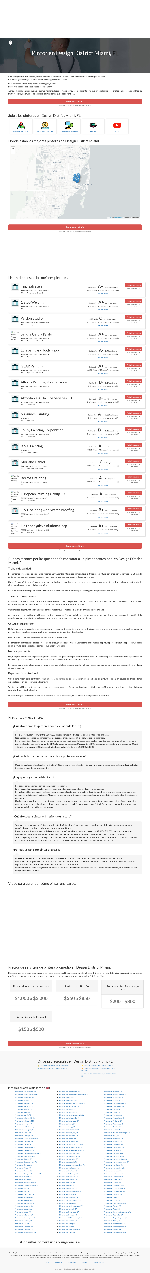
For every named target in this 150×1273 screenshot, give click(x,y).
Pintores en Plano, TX (112, 1112)
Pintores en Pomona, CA (113, 1115)
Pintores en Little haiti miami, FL (70, 1147)
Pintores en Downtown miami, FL (27, 1183)
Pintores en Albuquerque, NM (25, 1092)
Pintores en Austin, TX (23, 1115)
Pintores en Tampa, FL (112, 1197)
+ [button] (13, 148)
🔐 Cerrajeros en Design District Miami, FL (53, 1065)
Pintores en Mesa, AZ (67, 1183)
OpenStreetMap (118, 217)
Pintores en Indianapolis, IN (69, 1118)
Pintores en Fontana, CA (24, 1200)
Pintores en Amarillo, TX (23, 1100)
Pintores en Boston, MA (23, 1124)
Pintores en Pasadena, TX (113, 1100)
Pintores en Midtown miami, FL (70, 1191)
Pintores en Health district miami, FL (72, 1103)
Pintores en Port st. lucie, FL (114, 1118)
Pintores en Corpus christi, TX (26, 1162)
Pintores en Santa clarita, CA (114, 1177)
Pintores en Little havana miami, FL (71, 1150)
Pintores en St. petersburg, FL (115, 1188)
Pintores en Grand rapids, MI (69, 1092)
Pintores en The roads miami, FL (115, 1203)
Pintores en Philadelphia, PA (114, 1106)
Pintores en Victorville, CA (113, 1215)
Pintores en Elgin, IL (22, 1191)
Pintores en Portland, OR (113, 1121)
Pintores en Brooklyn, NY (24, 1136)
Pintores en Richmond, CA (113, 1139)
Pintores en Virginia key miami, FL (116, 1218)
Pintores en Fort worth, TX (24, 1203)
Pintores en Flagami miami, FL (25, 1197)
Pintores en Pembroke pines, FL (115, 1103)
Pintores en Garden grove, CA (26, 1218)
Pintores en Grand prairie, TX (25, 1232)
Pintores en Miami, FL (67, 1185)
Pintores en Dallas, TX (23, 1168)
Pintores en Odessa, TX (68, 1215)
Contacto (58, 1262)
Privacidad (72, 1262)
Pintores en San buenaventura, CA (116, 1162)
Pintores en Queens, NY (113, 1130)
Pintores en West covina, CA (114, 1224)
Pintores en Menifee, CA (68, 1180)
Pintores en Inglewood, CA (69, 1121)
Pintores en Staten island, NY (114, 1191)
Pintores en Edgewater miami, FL (26, 1185)
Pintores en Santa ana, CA (113, 1174)
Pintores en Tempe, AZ (112, 1200)
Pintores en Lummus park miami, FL (71, 1165)
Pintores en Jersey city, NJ (68, 1133)
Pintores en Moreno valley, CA (70, 1200)
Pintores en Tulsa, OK (112, 1209)
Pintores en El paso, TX (23, 1188)
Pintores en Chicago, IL (23, 1144)
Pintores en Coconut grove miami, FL (28, 1153)
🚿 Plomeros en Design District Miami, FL (52, 1068)
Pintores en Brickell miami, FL (25, 1127)
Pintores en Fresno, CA (23, 1209)
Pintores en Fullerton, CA (24, 1215)
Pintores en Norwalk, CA (68, 1209)
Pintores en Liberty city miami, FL (71, 1144)
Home (47, 1262)
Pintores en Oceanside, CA (69, 1212)
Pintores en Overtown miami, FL (70, 1230)
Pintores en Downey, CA (24, 1180)
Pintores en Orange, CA (68, 1224)
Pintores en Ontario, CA (68, 1221)
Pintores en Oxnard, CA (68, 1232)
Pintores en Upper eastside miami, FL (117, 1212)
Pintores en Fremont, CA (24, 1206)
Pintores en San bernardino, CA (115, 1159)
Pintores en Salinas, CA (112, 1150)
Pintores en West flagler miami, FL (116, 1227)
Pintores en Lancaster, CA (68, 1136)
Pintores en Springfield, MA (114, 1185)
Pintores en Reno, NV (112, 1136)
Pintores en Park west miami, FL (115, 1094)
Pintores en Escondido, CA (24, 1194)
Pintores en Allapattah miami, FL (26, 1094)
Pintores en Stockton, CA (113, 1194)
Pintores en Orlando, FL (67, 1227)
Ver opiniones (103, 293)
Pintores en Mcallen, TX (68, 1171)
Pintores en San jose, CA (113, 1171)
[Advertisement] (75, 18)
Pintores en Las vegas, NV (68, 1141)
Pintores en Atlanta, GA (23, 1109)
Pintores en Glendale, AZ (24, 1227)
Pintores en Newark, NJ (67, 1203)
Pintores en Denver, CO (23, 1171)
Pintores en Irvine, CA (67, 1124)
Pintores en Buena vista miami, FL (27, 1139)
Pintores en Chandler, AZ (24, 1141)
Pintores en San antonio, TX (114, 1156)
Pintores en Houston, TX (68, 1112)
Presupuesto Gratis (75, 101)
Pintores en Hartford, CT (68, 1097)
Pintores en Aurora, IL (23, 1112)
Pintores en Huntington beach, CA (71, 1115)
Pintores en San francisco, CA (114, 1168)
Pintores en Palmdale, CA (113, 1092)
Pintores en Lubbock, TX (68, 1162)
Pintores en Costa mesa (23, 1165)
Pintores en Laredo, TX (67, 1139)
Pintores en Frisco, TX (23, 1212)
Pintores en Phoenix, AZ (113, 1109)
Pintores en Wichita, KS (112, 1230)
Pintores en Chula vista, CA (25, 1147)
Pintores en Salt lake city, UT (114, 1153)
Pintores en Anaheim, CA (24, 1103)
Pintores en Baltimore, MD (24, 1121)
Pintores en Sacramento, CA (114, 1147)
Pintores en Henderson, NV (69, 1106)
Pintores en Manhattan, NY (69, 1168)
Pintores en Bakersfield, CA (25, 1118)
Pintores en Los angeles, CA (69, 1156)
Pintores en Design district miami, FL (28, 1174)
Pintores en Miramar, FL (67, 1194)
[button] (133, 285)
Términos (84, 1262)
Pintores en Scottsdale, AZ (114, 1180)
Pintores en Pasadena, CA (113, 1097)
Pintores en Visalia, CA (112, 1221)
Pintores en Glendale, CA (24, 1230)
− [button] (13, 151)
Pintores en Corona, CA (23, 1159)
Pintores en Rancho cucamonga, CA (117, 1133)
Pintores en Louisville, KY (68, 1159)
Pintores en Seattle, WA (112, 1183)
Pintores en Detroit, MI (23, 1177)
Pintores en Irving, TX (67, 1127)
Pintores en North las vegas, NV (70, 1206)
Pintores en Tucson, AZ (112, 1206)
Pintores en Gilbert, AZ (23, 1224)
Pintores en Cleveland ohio (24, 1150)
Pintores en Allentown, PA (24, 1097)
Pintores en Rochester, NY (113, 1144)
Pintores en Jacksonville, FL (69, 1130)
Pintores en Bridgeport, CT (25, 1130)
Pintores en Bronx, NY (23, 1133)
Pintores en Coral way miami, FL (26, 1156)
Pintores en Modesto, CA (68, 1197)
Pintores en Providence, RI (113, 1124)
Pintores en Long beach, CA (69, 1153)
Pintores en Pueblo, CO (112, 1127)
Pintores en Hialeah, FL (67, 1109)
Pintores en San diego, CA (113, 1165)
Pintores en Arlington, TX (24, 1106)
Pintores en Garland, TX (23, 1221)
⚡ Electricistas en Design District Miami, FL (97, 1065)
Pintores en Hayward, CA (68, 1100)
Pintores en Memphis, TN (68, 1177)
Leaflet (110, 217)
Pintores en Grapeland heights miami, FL (73, 1094)
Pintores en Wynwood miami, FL (115, 1232)
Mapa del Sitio (99, 1262)
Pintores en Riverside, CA (113, 1141)
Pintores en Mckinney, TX (68, 1174)
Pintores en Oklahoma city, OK (70, 1218)
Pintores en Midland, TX (68, 1188)
